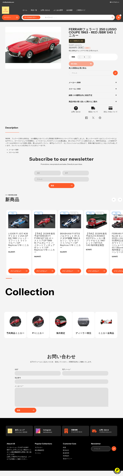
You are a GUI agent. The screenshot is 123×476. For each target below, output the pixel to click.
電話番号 (18, 378)
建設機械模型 (39, 450)
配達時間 (66, 453)
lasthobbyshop (47, 432)
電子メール (66, 369)
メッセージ (19, 386)
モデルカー (39, 447)
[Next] (120, 200)
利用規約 (66, 456)
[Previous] (114, 200)
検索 (64, 447)
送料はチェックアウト (79, 51)
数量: (73, 57)
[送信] (114, 448)
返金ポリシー (67, 459)
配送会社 (66, 450)
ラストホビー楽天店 (21, 432)
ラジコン (38, 453)
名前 (16, 369)
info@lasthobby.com (8, 2)
